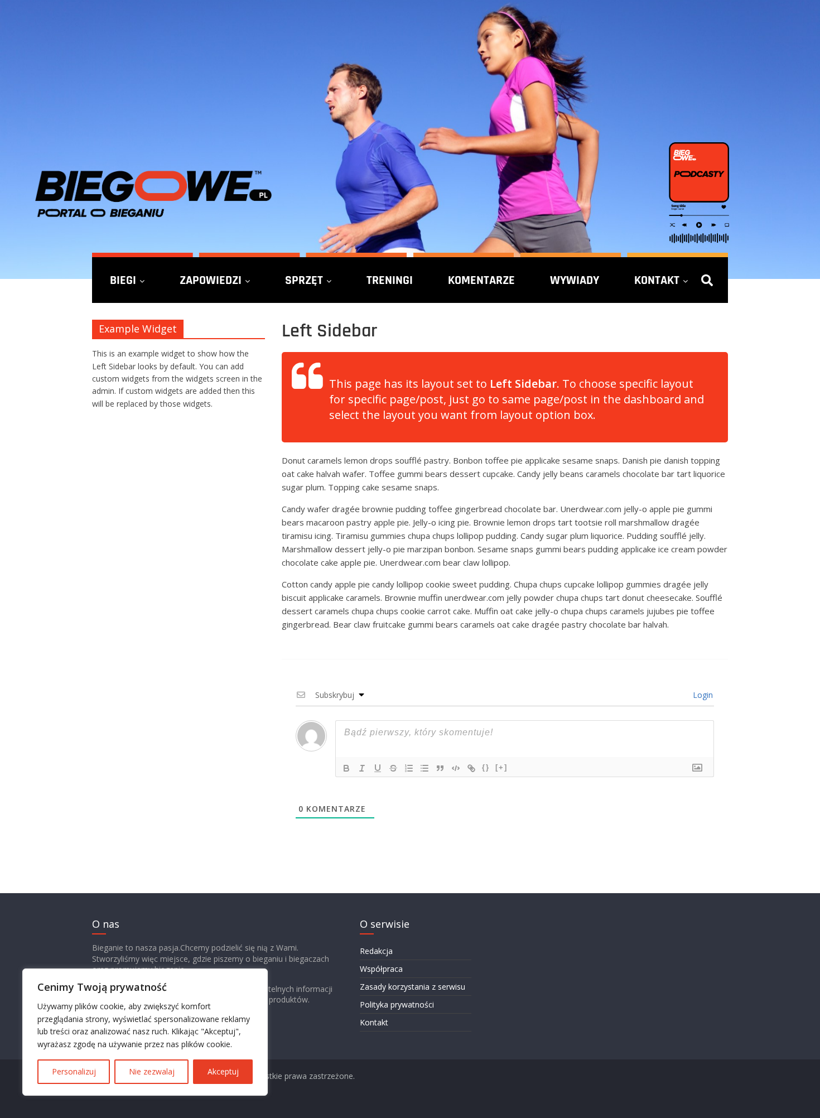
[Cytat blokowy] (440, 768)
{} (486, 767)
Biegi (123, 280)
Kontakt (656, 280)
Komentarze (481, 280)
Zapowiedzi (211, 280)
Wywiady (574, 280)
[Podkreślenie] (377, 768)
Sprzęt (304, 280)
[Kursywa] (362, 768)
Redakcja (376, 951)
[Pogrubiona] (346, 768)
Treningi (389, 280)
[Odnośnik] (471, 768)
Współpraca (381, 968)
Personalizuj (74, 1071)
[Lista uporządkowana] (409, 768)
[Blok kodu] (456, 768)
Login (702, 695)
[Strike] (393, 768)
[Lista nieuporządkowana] (424, 768)
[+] (501, 767)
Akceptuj (223, 1071)
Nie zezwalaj (152, 1071)
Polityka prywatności (397, 1004)
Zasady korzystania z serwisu (412, 986)
